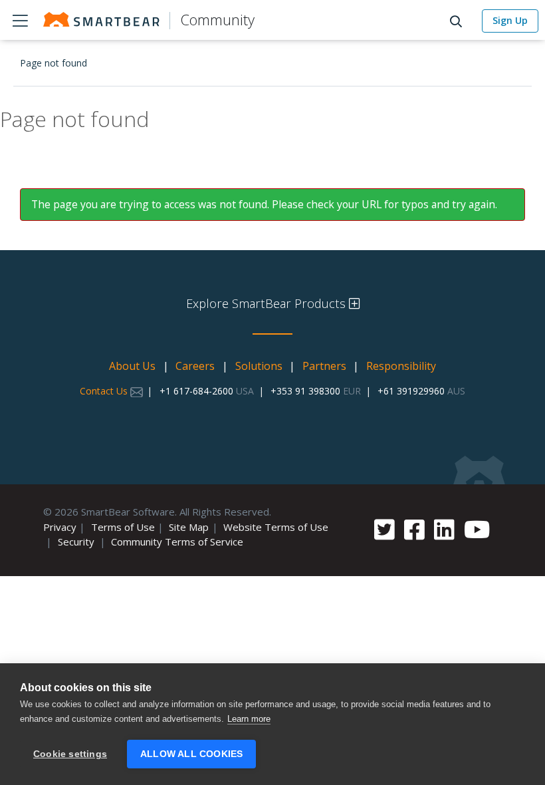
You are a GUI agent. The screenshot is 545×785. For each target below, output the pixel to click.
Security (76, 541)
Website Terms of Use (275, 527)
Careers (195, 366)
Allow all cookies (191, 754)
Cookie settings (70, 754)
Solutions (258, 366)
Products (20, 20)
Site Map (189, 527)
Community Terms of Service (177, 541)
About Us (132, 366)
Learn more (249, 719)
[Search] (459, 20)
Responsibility (401, 366)
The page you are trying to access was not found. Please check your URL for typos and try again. (264, 204)
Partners (324, 366)
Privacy (59, 527)
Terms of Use (123, 527)
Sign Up (510, 20)
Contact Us (105, 391)
